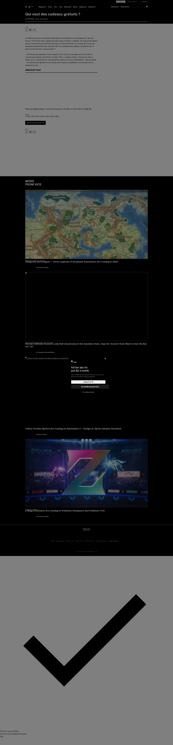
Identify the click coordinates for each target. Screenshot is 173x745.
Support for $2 (88, 382)
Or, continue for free (88, 392)
